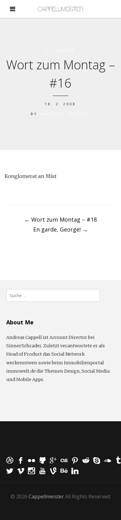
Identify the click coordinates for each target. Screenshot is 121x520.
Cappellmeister (46, 496)
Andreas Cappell (65, 113)
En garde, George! (60, 229)
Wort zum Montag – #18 (60, 219)
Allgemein (60, 50)
